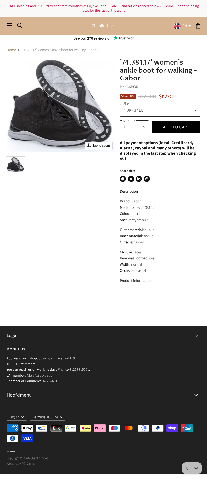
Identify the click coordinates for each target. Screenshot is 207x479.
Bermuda (45, 417)
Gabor (132, 86)
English (14, 417)
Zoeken (11, 451)
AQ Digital (28, 463)
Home (11, 50)
